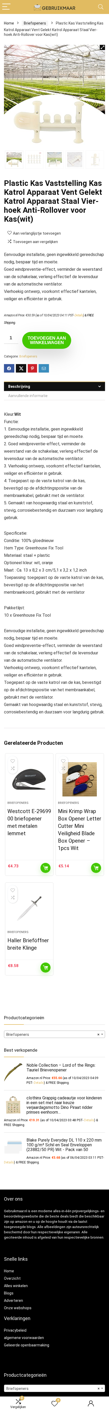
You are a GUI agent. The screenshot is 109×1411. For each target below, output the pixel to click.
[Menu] (6, 7)
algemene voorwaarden (24, 1338)
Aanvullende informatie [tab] (28, 396)
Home (9, 23)
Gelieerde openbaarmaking (26, 1345)
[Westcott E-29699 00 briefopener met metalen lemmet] (29, 779)
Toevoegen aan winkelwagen (47, 340)
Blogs (8, 1293)
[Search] (100, 7)
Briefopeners (35, 23)
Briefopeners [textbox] (52, 1034)
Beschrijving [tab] (19, 386)
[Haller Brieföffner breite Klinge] (29, 908)
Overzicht (12, 1278)
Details (79, 315)
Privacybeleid (15, 1330)
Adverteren (13, 1300)
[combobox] (54, 1034)
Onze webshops (17, 1308)
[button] (102, 47)
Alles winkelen (16, 1286)
